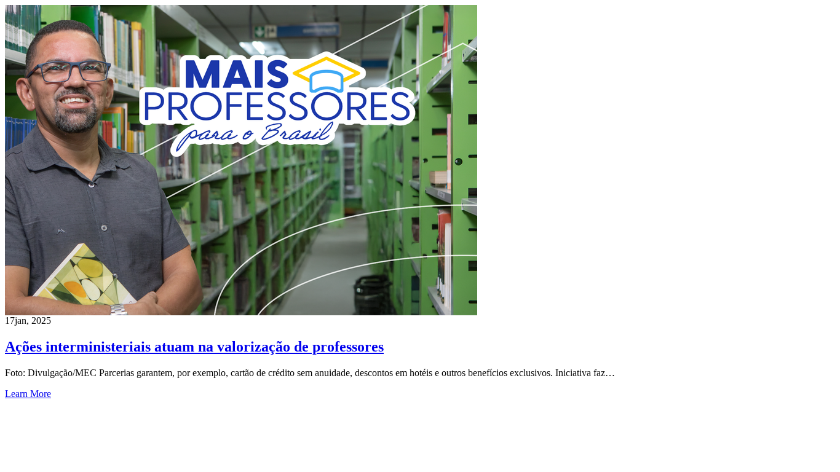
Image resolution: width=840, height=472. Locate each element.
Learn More (28, 393)
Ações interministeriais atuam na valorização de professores (194, 347)
